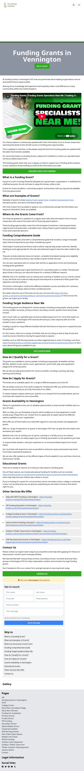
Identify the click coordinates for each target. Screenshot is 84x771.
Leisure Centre (8, 750)
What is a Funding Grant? (14, 636)
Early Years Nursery (10, 710)
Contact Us (8, 673)
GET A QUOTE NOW (42, 351)
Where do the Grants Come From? (18, 644)
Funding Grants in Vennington (14, 700)
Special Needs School (10, 726)
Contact (5, 752)
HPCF (4, 702)
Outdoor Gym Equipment (12, 742)
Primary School (8, 716)
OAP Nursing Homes (10, 731)
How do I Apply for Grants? (15, 659)
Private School (8, 718)
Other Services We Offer (14, 670)
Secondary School (9, 723)
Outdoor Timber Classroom (13, 744)
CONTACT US (42, 574)
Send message (34, 623)
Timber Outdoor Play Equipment (15, 747)
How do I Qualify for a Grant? (16, 655)
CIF (3, 697)
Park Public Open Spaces (12, 734)
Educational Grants (12, 666)
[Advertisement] (42, 26)
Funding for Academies (11, 713)
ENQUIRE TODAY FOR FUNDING (42, 171)
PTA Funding (7, 721)
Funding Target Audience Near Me (18, 651)
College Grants (8, 705)
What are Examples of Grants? (16, 640)
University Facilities (10, 729)
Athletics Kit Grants (10, 737)
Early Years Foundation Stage (14, 708)
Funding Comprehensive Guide (17, 647)
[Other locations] (73, 5)
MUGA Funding (8, 739)
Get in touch (42, 66)
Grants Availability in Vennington (17, 662)
